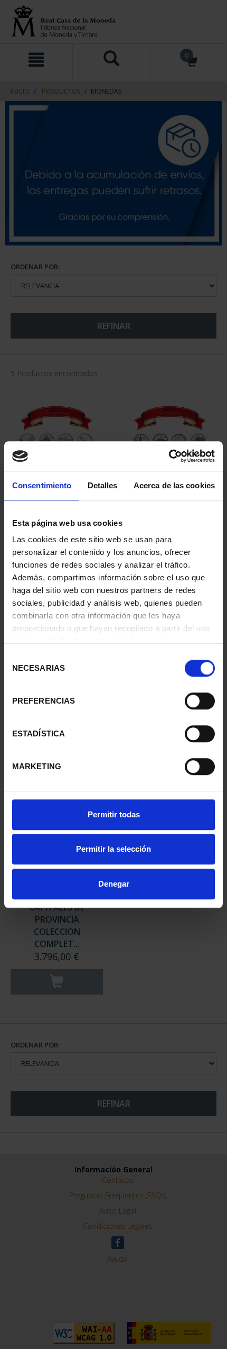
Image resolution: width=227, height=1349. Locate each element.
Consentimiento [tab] (41, 485)
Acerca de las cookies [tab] (174, 485)
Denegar (113, 883)
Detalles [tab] (103, 485)
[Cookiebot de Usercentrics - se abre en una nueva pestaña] (168, 456)
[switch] (200, 700)
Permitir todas (114, 814)
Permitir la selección (113, 848)
